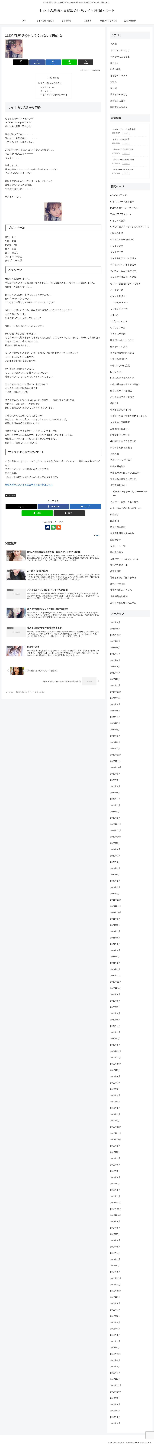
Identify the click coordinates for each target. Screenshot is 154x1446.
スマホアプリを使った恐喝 (123, 277)
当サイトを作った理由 (121, 447)
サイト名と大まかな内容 (50, 83)
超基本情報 (115, 571)
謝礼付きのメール (119, 565)
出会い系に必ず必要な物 (122, 378)
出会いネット (116, 372)
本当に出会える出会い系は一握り (126, 508)
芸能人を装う (116, 552)
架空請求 (114, 514)
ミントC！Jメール (119, 309)
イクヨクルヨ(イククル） (122, 239)
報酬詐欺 (114, 403)
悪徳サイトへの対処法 (121, 460)
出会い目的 (11, 495)
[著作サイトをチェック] (47, 527)
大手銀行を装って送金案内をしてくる (128, 416)
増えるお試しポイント (121, 409)
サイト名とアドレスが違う (123, 258)
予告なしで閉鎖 (117, 334)
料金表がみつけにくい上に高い (125, 473)
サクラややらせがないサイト (55, 95)
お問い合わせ (116, 233)
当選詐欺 (114, 454)
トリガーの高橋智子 (121, 139)
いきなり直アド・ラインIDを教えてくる (129, 227)
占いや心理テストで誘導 (122, 397)
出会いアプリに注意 (120, 365)
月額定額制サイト (119, 485)
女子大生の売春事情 (120, 422)
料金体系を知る (117, 466)
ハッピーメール (120, 302)
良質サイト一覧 (117, 546)
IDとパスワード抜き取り (122, 201)
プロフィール (48, 87)
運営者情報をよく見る (121, 590)
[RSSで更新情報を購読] (58, 527)
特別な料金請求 (117, 527)
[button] (85, 62)
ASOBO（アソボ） (119, 195)
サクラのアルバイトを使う (123, 264)
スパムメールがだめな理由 (123, 271)
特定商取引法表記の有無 (122, 533)
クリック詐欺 (116, 245)
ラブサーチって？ (119, 321)
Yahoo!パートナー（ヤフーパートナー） (130, 493)
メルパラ (114, 315)
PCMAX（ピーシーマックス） (125, 208)
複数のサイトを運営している (124, 558)
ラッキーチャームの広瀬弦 (123, 129)
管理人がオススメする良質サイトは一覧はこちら (29, 485)
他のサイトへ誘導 (119, 346)
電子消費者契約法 (119, 596)
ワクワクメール (117, 327)
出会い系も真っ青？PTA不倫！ (125, 384)
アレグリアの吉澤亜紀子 (122, 149)
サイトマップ (116, 252)
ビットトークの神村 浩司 (123, 160)
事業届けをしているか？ (122, 340)
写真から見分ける (119, 359)
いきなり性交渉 (117, 220)
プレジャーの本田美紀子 (122, 170)
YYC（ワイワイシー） (121, 214)
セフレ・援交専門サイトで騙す (125, 283)
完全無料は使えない (120, 428)
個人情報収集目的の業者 (122, 353)
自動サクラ (115, 540)
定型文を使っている (120, 435)
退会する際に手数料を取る (123, 577)
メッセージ (47, 91)
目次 (50, 77)
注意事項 (114, 521)
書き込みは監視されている (123, 479)
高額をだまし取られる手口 (123, 603)
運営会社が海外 (117, 584)
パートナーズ (116, 290)
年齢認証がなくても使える (123, 441)
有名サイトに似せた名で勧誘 (124, 502)
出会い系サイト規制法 (121, 391)
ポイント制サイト (119, 296)
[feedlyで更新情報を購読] (53, 527)
